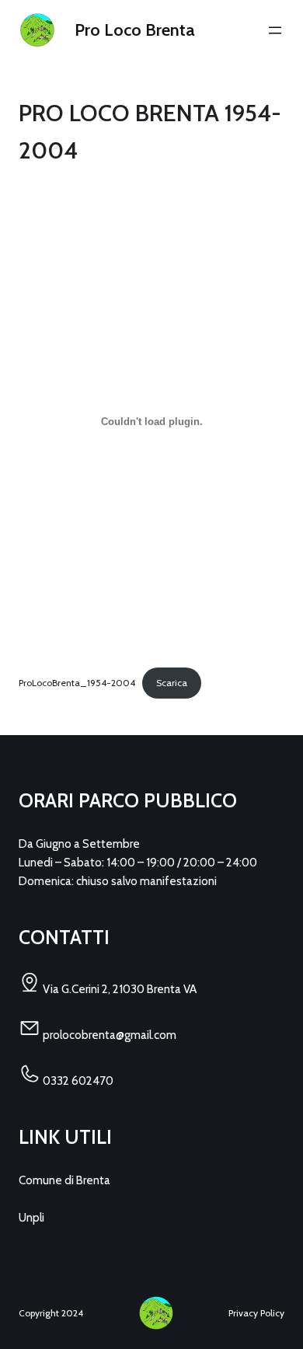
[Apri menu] (275, 30)
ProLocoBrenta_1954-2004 (77, 682)
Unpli (31, 1218)
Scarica (171, 682)
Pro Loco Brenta (135, 29)
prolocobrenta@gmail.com (108, 1035)
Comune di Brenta (64, 1180)
